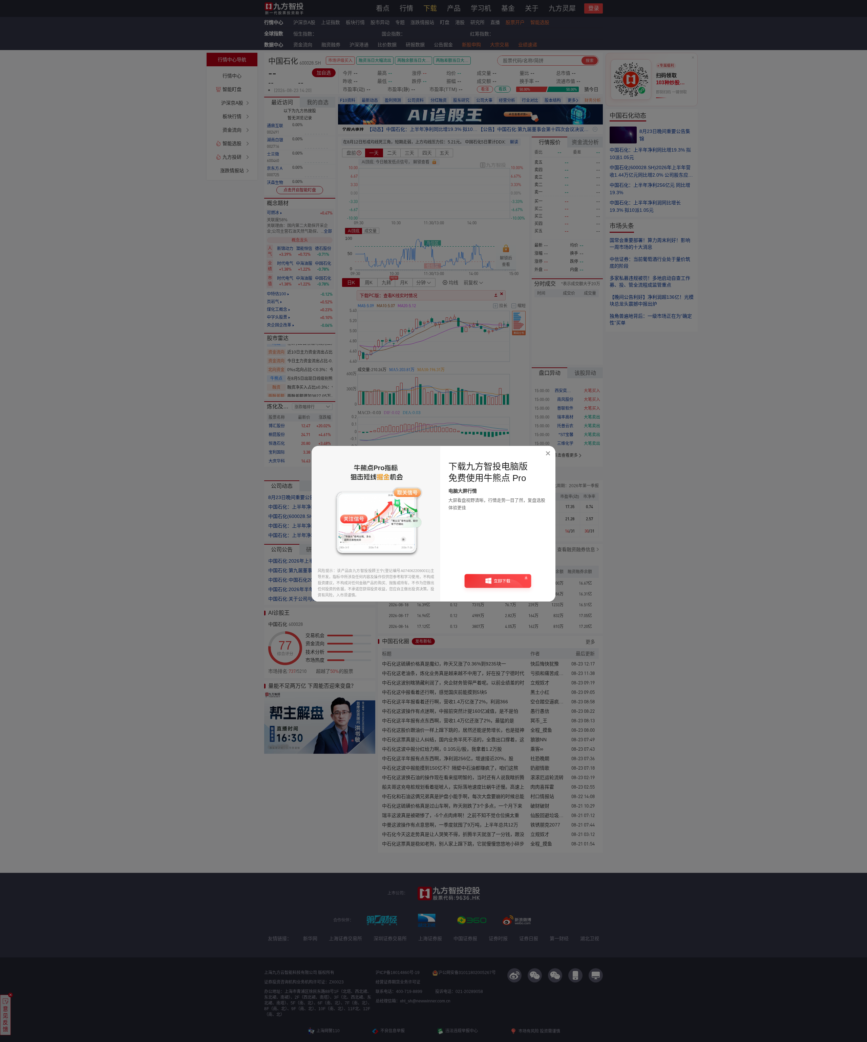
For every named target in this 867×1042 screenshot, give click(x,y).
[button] (497, 583)
